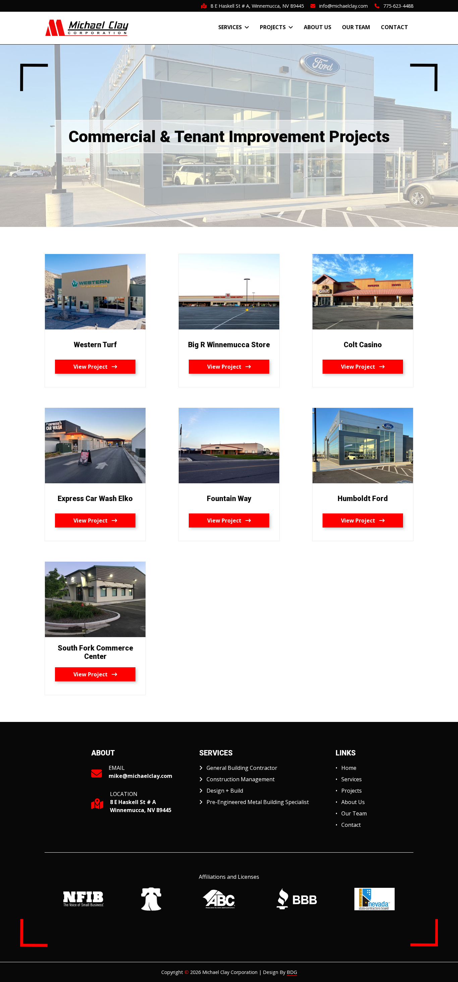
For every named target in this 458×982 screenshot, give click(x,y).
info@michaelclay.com (341, 6)
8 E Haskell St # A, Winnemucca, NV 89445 (255, 6)
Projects (274, 27)
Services (231, 27)
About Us (317, 27)
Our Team (356, 27)
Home (348, 768)
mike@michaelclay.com (140, 776)
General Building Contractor (242, 768)
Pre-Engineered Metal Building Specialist (258, 802)
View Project (92, 366)
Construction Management (241, 779)
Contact (394, 27)
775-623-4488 (396, 6)
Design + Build (225, 790)
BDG (292, 972)
